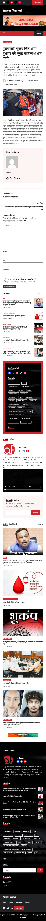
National (21, 407)
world (23, 422)
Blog (24, 383)
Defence (11, 390)
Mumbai (25, 404)
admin (11, 81)
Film (21, 397)
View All (40, 294)
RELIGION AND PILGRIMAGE (16, 411)
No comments (33, 81)
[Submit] (40, 870)
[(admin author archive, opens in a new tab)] (4, 82)
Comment (7, 225)
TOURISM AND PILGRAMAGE (16, 414)
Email (5, 260)
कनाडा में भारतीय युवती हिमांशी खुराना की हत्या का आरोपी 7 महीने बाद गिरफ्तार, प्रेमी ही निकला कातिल (16, 352)
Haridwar (29, 397)
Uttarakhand (6, 313)
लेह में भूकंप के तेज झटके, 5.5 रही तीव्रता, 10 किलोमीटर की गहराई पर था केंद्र (15, 328)
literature (33, 400)
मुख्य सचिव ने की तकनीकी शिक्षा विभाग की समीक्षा (16, 340)
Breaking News (7, 324)
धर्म (29, 422)
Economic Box (13, 393)
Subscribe (19, 908)
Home (5, 885)
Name (6, 251)
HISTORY (11, 400)
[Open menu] (4, 33)
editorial (24, 393)
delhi (4, 298)
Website (6, 270)
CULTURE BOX (25, 386)
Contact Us (7, 882)
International (22, 400)
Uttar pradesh (13, 422)
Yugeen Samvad (12, 10)
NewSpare (36, 915)
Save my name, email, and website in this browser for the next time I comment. (21, 280)
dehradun (12, 313)
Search (35, 512)
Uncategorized (7, 42)
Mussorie (12, 407)
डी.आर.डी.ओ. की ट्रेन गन (10, 197)
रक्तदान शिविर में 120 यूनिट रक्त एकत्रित (14, 316)
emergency (12, 397)
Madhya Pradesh (14, 404)
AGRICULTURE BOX (14, 383)
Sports (29, 411)
